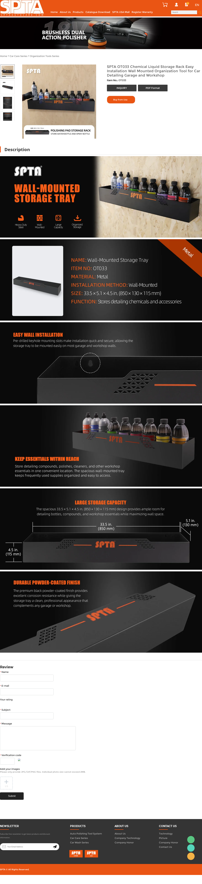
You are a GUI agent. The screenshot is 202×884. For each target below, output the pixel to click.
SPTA (191, 848)
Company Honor (124, 842)
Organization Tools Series (44, 56)
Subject (5, 709)
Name (4, 672)
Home (54, 12)
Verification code (10, 755)
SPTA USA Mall (121, 12)
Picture (163, 838)
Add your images (43, 770)
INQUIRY (122, 88)
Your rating (6, 699)
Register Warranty (142, 12)
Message (6, 723)
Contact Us (165, 847)
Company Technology (127, 838)
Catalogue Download (97, 12)
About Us (65, 12)
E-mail (4, 685)
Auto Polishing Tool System (86, 833)
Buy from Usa (120, 99)
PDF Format (153, 88)
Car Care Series (18, 56)
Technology (166, 833)
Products (78, 12)
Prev (4, 123)
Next (11, 123)
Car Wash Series (79, 842)
